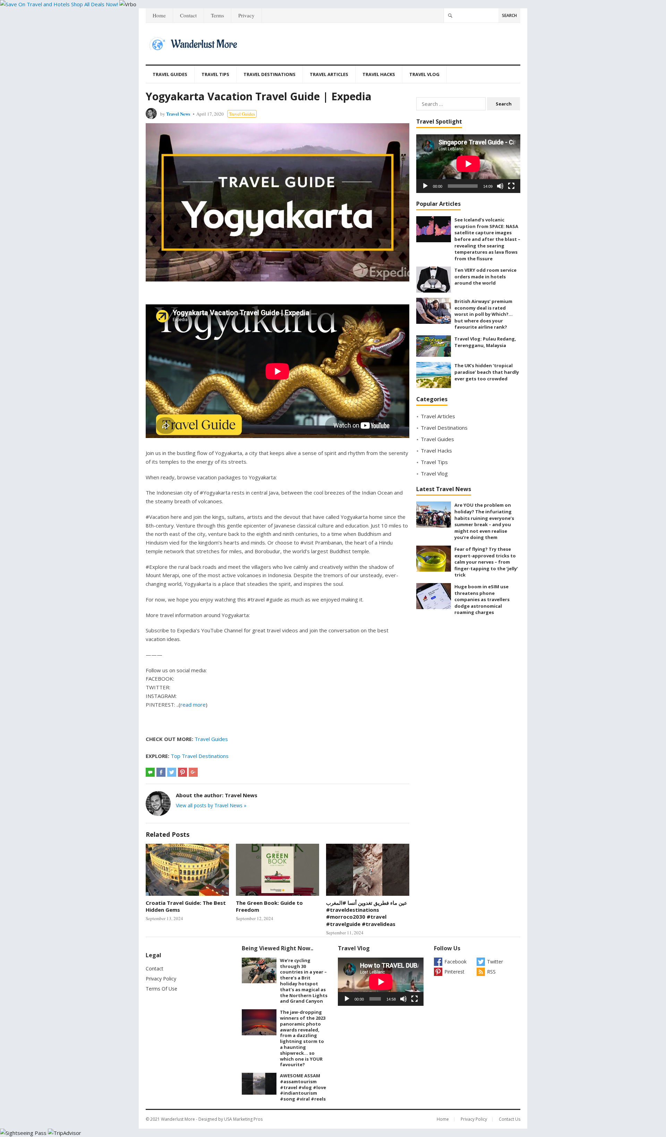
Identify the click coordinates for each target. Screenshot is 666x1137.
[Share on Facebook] (160, 772)
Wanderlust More (178, 1119)
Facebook (455, 961)
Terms (217, 15)
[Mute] (500, 186)
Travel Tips (215, 74)
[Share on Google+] (193, 772)
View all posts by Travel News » (211, 805)
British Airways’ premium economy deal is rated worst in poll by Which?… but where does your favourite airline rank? (483, 314)
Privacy (246, 15)
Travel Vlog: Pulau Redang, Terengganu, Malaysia (485, 342)
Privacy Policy (161, 978)
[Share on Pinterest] (182, 772)
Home (159, 15)
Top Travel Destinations (200, 755)
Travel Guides (170, 74)
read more (193, 704)
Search (509, 15)
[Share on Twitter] (171, 772)
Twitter (495, 961)
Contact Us (509, 1119)
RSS (491, 971)
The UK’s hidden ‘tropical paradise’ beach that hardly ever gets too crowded (486, 371)
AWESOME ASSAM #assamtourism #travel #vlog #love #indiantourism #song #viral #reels (303, 1087)
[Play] (425, 186)
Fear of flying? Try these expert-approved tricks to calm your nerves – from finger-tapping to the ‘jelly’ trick (486, 562)
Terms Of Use (161, 988)
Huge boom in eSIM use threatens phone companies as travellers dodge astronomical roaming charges (482, 599)
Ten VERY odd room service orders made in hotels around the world (485, 276)
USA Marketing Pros (243, 1119)
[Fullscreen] (511, 186)
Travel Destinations (270, 74)
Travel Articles (329, 74)
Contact (188, 15)
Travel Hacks (378, 74)
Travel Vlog (424, 74)
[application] (468, 163)
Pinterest (454, 971)
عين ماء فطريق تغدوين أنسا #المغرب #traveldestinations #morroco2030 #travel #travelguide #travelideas (366, 913)
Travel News (178, 113)
